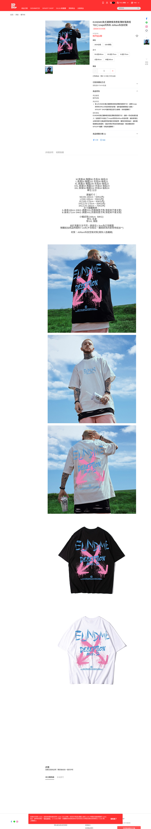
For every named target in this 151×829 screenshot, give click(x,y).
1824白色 (97, 44)
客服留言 (88, 825)
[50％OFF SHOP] (13, 5)
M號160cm (109, 59)
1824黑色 (108, 44)
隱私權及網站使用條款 (60, 825)
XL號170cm (124, 54)
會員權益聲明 (89, 828)
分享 (96, 140)
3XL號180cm (98, 54)
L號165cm (98, 59)
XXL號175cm (111, 54)
